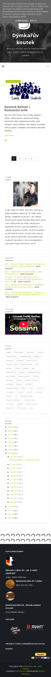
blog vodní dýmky (13, 81)
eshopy (29, 392)
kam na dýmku (12, 356)
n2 (16, 396)
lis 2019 (14, 464)
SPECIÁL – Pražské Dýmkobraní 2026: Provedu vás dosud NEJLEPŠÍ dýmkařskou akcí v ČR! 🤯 (23, 279)
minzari (9, 396)
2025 (10, 431)
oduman (10, 380)
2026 (10, 427)
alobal (9, 368)
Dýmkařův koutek (25, 39)
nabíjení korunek (34, 372)
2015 (10, 518)
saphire (19, 380)
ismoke (36, 356)
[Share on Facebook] (37, 100)
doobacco (10, 392)
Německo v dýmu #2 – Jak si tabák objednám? (21, 571)
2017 (10, 510)
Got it (33, 21)
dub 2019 (14, 490)
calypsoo (40, 388)
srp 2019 (14, 475)
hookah (40, 352)
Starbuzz (10, 360)
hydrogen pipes (26, 364)
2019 (10, 453)
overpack (10, 404)
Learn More (21, 21)
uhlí (31, 408)
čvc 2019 (14, 479)
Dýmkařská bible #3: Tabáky (29, 581)
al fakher (20, 360)
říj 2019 (14, 468)
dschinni (10, 384)
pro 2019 (14, 456)
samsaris (20, 404)
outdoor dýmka (29, 400)
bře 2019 (14, 494)
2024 (10, 434)
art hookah (11, 376)
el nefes (21, 392)
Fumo (32, 388)
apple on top (11, 372)
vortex (23, 388)
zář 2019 (14, 472)
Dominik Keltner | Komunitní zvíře (17, 108)
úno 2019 (14, 498)
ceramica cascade (31, 380)
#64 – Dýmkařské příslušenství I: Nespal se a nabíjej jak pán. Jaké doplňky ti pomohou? (25, 293)
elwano (19, 384)
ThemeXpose (20, 671)
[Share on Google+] (41, 100)
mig (37, 364)
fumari (17, 368)
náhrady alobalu (27, 396)
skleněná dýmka (12, 388)
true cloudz (22, 408)
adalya (9, 364)
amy (33, 368)
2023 (10, 438)
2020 (10, 449)
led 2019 (14, 502)
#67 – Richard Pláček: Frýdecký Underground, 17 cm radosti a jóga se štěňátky (25, 265)
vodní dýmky (18, 352)
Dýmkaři (25, 368)
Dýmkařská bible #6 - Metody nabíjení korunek (23, 606)
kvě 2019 (14, 487)
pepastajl (28, 384)
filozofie (38, 392)
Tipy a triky (30, 352)
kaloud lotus (32, 360)
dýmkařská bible (25, 356)
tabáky (9, 352)
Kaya (16, 364)
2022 (10, 442)
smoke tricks (31, 404)
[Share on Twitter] (39, 100)
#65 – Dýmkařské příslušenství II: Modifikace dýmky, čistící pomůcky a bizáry (24, 285)
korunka (36, 376)
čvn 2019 (14, 483)
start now (10, 408)
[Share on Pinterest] (44, 100)
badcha (22, 372)
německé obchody (13, 400)
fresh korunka (24, 376)
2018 (10, 506)
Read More (9, 135)
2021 (10, 446)
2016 (10, 514)
